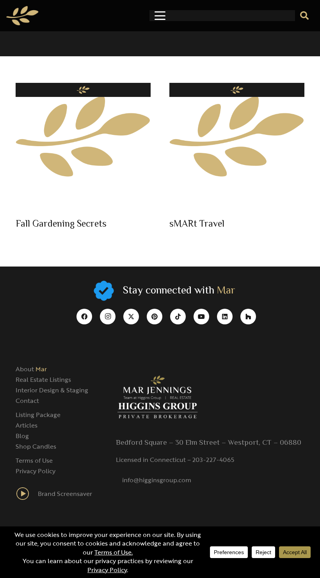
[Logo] (22, 15)
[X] (131, 316)
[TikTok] (178, 316)
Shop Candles (36, 446)
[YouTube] (201, 316)
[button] (160, 15)
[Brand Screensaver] (27, 493)
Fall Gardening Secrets (61, 224)
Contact (27, 400)
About (31, 369)
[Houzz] (248, 316)
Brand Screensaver (65, 493)
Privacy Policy (35, 471)
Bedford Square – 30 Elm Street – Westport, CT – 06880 (208, 443)
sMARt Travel (196, 224)
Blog (22, 435)
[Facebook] (84, 316)
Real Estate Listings (43, 379)
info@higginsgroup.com (156, 480)
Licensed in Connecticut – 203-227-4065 (175, 459)
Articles (26, 425)
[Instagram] (108, 316)
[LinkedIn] (225, 316)
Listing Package (38, 414)
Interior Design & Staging (52, 390)
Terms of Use (34, 460)
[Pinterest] (154, 316)
